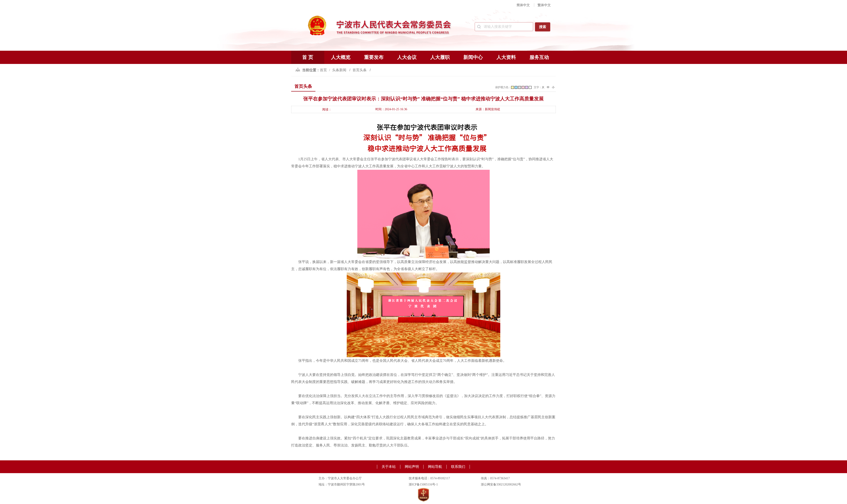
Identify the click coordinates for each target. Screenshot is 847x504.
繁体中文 (544, 5)
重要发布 (374, 57)
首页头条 (359, 70)
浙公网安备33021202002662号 (501, 484)
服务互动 (539, 57)
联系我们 (458, 467)
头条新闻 (339, 70)
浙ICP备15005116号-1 (423, 484)
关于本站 (389, 467)
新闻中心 (473, 57)
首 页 (307, 57)
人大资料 (506, 57)
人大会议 (407, 57)
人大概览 (340, 57)
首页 (323, 70)
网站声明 (412, 467)
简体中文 (523, 5)
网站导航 (435, 467)
